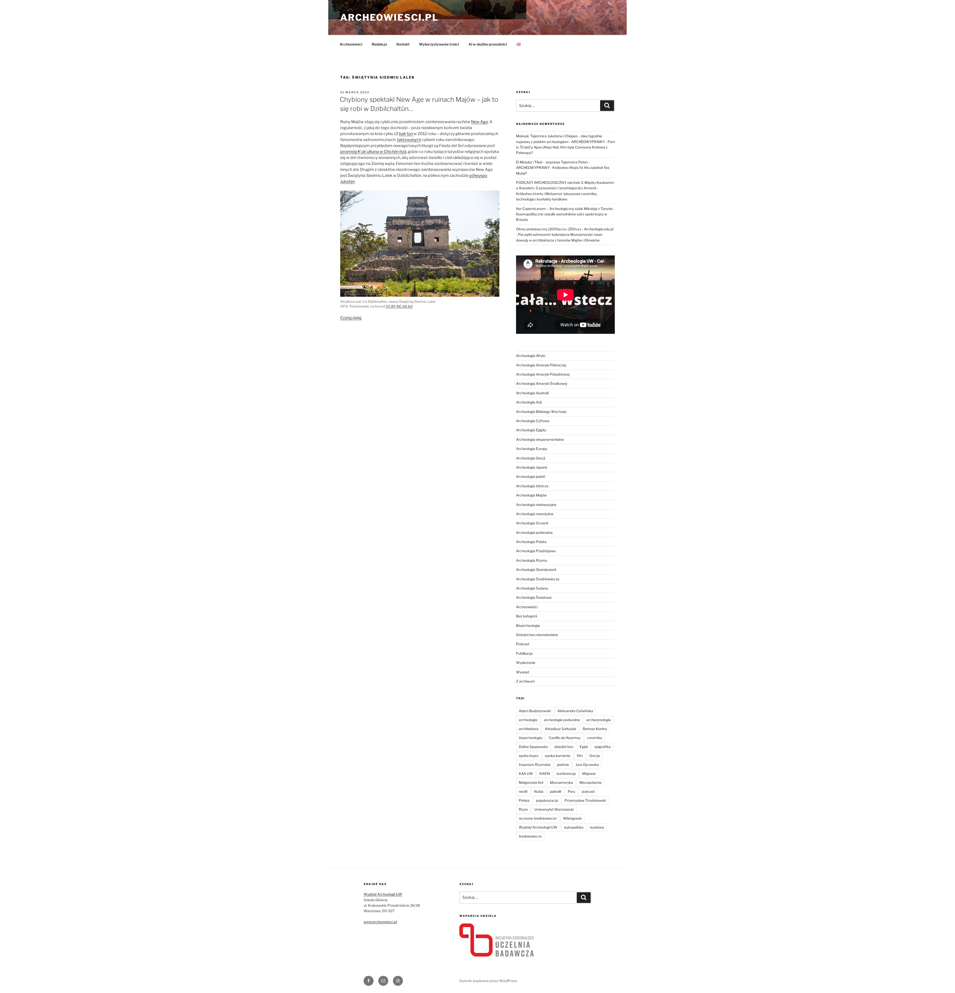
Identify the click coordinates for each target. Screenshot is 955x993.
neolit (523, 791)
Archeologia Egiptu (531, 430)
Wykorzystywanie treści (439, 44)
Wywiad (522, 672)
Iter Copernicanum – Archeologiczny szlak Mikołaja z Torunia (564, 208)
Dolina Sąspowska (533, 747)
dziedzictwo (563, 747)
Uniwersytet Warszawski (554, 809)
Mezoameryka (561, 782)
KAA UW (526, 773)
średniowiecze (530, 836)
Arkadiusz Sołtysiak (560, 729)
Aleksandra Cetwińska (575, 711)
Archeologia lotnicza (532, 486)
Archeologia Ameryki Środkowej (541, 383)
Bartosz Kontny (595, 729)
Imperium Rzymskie (535, 764)
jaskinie (563, 764)
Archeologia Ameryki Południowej (543, 374)
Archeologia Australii (532, 393)
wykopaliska (573, 827)
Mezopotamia (590, 782)
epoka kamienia (557, 755)
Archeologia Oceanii (532, 523)
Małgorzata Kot (531, 782)
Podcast (522, 644)
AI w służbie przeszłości (488, 44)
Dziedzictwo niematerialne (537, 635)
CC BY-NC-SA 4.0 (399, 306)
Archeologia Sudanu (532, 588)
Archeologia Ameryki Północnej (541, 365)
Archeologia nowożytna (534, 514)
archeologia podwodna (562, 720)
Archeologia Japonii (531, 467)
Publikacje (524, 653)
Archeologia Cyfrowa (532, 421)
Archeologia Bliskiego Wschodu (541, 411)
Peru (571, 791)
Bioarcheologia (528, 625)
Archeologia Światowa (534, 597)
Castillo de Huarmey (564, 738)
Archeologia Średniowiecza (537, 579)
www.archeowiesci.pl (380, 922)
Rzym (523, 809)
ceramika (594, 738)
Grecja (594, 755)
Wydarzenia (525, 662)
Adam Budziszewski (535, 711)
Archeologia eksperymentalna (540, 439)
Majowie (589, 773)
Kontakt (403, 44)
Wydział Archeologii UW (538, 827)
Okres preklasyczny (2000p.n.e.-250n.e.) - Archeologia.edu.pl (564, 229)
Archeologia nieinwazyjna (536, 504)
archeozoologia (598, 720)
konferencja (566, 773)
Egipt (584, 747)
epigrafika (602, 747)
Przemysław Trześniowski (585, 800)
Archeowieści (351, 44)
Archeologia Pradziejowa (536, 551)
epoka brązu (528, 755)
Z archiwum (525, 681)
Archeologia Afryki (530, 355)
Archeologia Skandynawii (536, 569)
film (580, 755)
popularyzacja (547, 800)
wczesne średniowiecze (538, 818)
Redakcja (379, 44)
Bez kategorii (526, 616)
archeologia (528, 720)
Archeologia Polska (531, 542)
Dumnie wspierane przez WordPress (488, 981)
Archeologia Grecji (530, 458)
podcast (588, 791)
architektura (528, 729)
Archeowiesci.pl (389, 17)
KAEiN (544, 773)
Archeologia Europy (531, 449)
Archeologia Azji (529, 402)
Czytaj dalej (350, 317)
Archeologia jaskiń (530, 476)
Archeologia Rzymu (531, 560)
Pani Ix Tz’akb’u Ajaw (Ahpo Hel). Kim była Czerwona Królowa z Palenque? (565, 147)
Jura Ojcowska (587, 764)
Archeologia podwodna (534, 532)
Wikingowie (572, 818)
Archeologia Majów (531, 495)
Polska (524, 800)
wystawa (597, 827)
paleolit (555, 791)
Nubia (538, 791)
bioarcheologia (530, 738)
